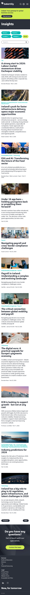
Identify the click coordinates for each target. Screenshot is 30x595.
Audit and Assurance (6, 560)
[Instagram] (7, 583)
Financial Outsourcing (7, 566)
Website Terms (5, 576)
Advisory (3, 562)
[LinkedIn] (3, 583)
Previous (5, 520)
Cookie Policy (4, 574)
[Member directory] (24, 4)
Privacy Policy (4, 572)
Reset (25, 36)
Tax (2, 564)
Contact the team (15, 547)
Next (25, 520)
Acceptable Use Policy (7, 578)
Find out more (7, 16)
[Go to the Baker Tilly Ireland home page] (7, 4)
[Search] (20, 4)
